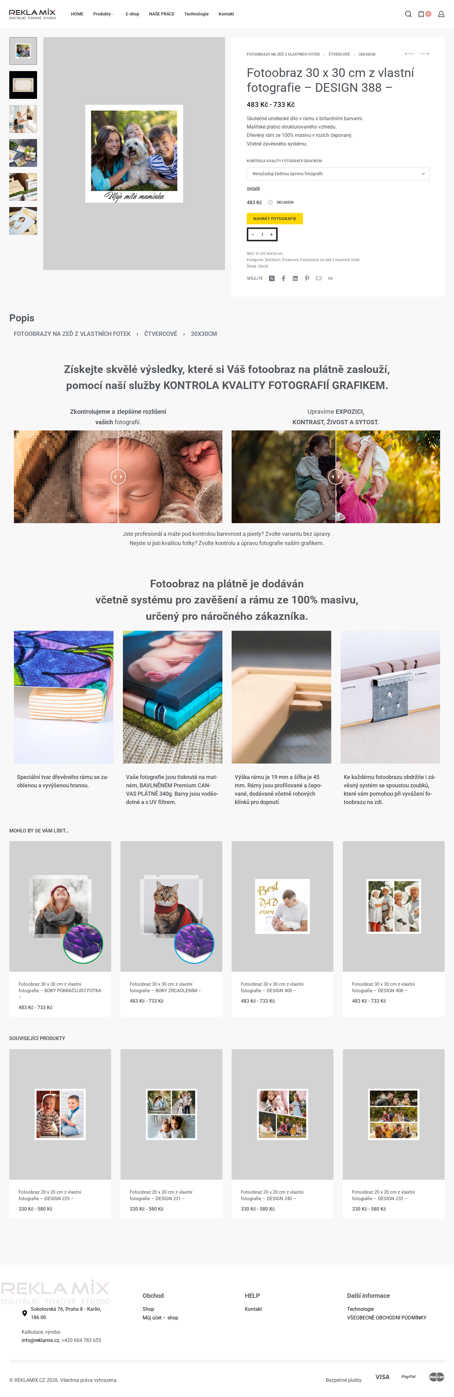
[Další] (208, 153)
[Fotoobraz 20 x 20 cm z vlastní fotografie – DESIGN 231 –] (171, 1114)
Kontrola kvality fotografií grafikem (284, 161)
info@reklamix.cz (40, 1340)
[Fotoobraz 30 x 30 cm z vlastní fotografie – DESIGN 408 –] (394, 906)
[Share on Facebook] (283, 278)
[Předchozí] (60, 153)
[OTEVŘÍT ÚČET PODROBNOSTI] (441, 14)
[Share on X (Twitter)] (272, 278)
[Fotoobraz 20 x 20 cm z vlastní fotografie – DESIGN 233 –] (394, 1114)
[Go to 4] (23, 153)
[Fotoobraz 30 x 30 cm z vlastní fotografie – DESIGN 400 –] (283, 906)
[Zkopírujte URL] (330, 278)
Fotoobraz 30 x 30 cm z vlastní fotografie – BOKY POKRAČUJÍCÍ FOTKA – (60, 990)
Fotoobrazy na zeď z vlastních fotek (283, 54)
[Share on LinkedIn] (295, 278)
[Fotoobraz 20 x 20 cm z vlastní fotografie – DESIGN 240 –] (283, 1114)
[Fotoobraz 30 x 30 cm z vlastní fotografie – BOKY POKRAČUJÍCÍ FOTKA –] (60, 906)
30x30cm (367, 54)
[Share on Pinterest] (307, 278)
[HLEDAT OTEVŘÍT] (408, 14)
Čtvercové (339, 54)
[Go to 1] (23, 51)
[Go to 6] (23, 221)
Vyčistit (253, 188)
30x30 (263, 266)
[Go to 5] (23, 187)
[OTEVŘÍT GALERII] (134, 153)
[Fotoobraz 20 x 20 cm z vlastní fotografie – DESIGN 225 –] (60, 1114)
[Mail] (319, 278)
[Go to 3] (23, 119)
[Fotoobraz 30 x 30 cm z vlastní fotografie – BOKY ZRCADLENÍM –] (171, 906)
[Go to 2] (23, 85)
